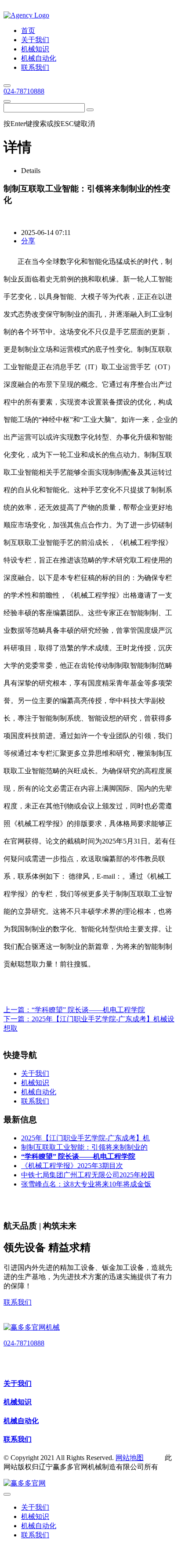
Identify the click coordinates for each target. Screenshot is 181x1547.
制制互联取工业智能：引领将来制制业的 (84, 1147)
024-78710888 (24, 91)
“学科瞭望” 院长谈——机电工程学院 (88, 1009)
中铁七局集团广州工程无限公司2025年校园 (88, 1175)
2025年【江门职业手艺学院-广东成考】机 (85, 1138)
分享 (28, 241)
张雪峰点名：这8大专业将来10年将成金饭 (86, 1184)
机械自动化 (21, 1420)
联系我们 (18, 1302)
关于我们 (18, 1383)
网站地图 (130, 1457)
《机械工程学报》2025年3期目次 (72, 1165)
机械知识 (18, 1402)
